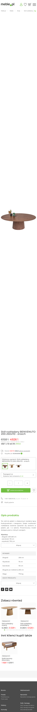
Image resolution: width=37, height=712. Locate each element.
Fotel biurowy (5, 697)
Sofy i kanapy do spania (27, 707)
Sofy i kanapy (25, 703)
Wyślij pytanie (9, 502)
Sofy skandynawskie (26, 709)
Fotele (3, 695)
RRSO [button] (18, 444)
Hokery (3, 705)
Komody (4, 710)
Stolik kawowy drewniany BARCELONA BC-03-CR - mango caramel (8, 659)
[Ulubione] (25, 4)
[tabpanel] (9, 616)
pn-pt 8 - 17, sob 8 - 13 (16, 498)
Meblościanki (25, 690)
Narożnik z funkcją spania (27, 697)
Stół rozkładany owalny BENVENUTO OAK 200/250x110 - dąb (8, 624)
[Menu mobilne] (34, 4)
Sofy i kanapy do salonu (27, 705)
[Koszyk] (29, 4)
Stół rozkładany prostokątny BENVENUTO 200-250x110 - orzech (27, 624)
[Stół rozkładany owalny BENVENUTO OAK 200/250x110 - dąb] (12, 466)
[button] (34, 490)
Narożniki (23, 695)
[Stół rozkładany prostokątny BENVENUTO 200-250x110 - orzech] (18, 466)
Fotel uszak (4, 699)
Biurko (3, 690)
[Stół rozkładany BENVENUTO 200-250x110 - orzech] (5, 466)
